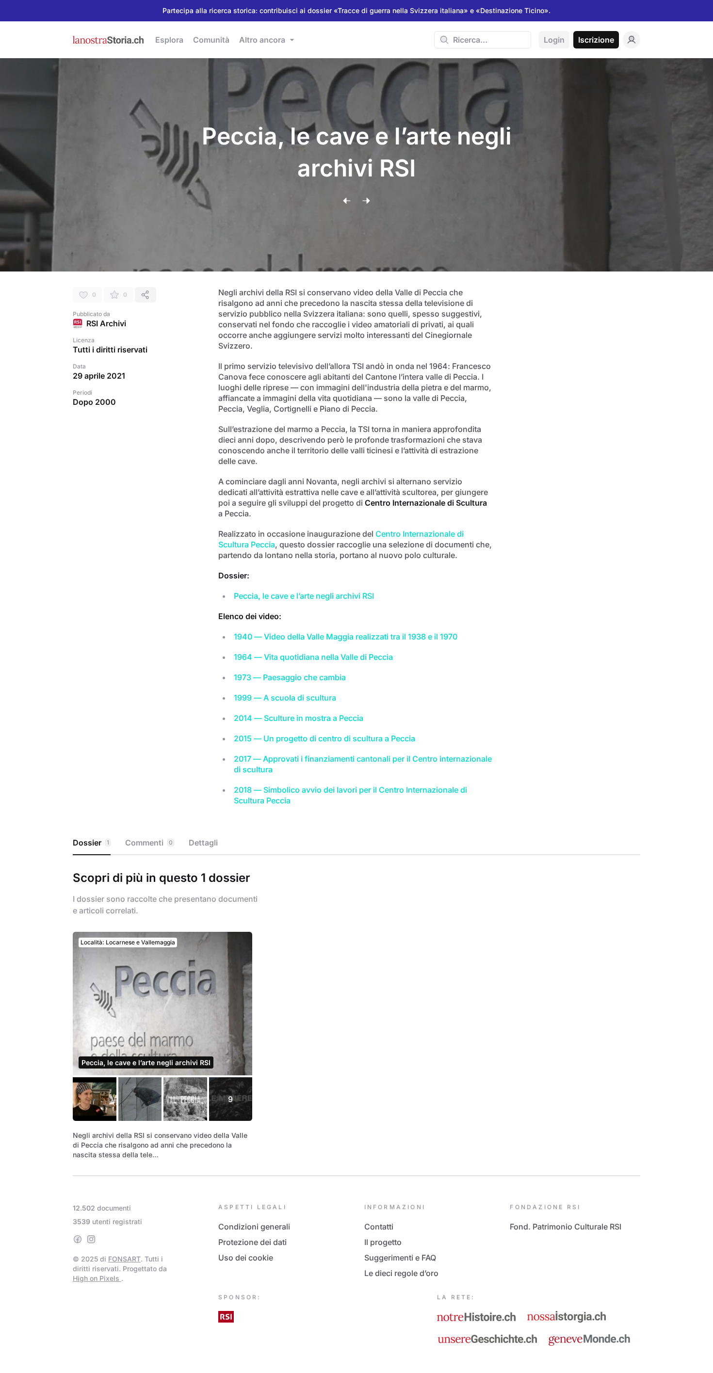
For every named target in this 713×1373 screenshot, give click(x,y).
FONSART (124, 1259)
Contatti (378, 1226)
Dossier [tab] (91, 842)
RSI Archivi (106, 323)
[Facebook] (77, 1239)
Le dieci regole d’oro (401, 1273)
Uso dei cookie (245, 1257)
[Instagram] (91, 1239)
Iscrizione (596, 40)
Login (554, 40)
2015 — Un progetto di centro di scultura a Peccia (324, 738)
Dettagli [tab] (203, 842)
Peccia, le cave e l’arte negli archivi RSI (304, 596)
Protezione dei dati (252, 1242)
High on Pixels (97, 1278)
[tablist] (356, 843)
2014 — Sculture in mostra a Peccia (298, 718)
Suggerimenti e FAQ (400, 1257)
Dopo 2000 (94, 402)
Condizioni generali (254, 1226)
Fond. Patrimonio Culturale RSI (565, 1226)
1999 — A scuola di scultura (285, 697)
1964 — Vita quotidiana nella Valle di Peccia (313, 657)
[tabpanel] (356, 1013)
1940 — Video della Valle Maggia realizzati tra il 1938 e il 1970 (345, 636)
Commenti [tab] (149, 842)
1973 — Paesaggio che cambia (290, 677)
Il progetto (383, 1242)
